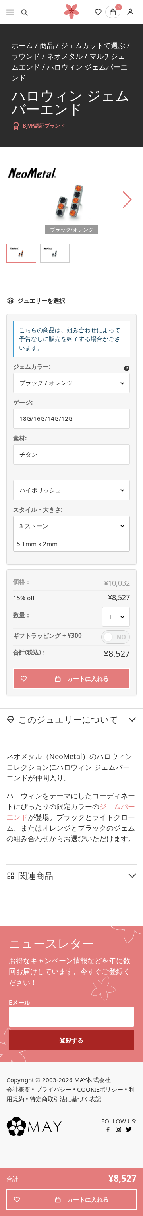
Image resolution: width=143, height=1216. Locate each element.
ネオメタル (65, 56)
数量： (22, 615)
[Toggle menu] (10, 12)
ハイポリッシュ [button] (40, 490)
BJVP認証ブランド (44, 125)
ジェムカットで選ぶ (93, 45)
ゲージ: (23, 402)
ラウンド (26, 56)
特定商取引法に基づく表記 (65, 1099)
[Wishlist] (98, 12)
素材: (20, 438)
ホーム (22, 45)
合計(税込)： (30, 652)
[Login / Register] (130, 12)
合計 (12, 1178)
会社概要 (18, 1089)
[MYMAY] (71, 12)
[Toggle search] (25, 12)
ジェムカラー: (31, 367)
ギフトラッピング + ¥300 (47, 636)
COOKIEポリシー (100, 1089)
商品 (47, 45)
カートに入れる (88, 678)
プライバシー (54, 1089)
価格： (22, 582)
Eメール (19, 1002)
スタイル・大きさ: (37, 510)
